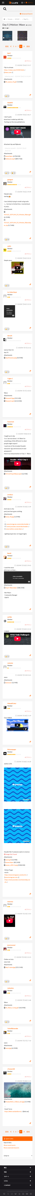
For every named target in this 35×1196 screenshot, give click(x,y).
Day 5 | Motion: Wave (27, 19)
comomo (10, 663)
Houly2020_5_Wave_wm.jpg (14, 1102)
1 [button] (3, 38)
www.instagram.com (11, 877)
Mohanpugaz (11, 749)
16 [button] (25, 38)
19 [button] (30, 38)
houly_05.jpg (9, 517)
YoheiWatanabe (12, 1028)
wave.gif (8, 860)
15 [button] (24, 38)
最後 (28, 46)
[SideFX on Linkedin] (31, 1194)
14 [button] (22, 38)
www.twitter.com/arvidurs (14, 529)
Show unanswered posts (11, 1148)
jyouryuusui (11, 945)
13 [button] (21, 38)
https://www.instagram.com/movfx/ (15, 875)
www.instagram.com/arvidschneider (18, 524)
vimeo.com (7, 72)
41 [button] (13, 43)
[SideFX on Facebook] (4, 1194)
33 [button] (21, 40)
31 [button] (18, 40)
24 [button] (8, 40)
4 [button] (8, 38)
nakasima (10, 988)
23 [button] (6, 40)
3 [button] (6, 38)
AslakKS (10, 102)
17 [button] (27, 38)
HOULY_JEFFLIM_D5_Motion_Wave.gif (17, 214)
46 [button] (20, 43)
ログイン (30, 2)
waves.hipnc (9, 862)
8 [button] (14, 38)
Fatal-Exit (10, 422)
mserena (10, 901)
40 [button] (31, 40)
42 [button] (14, 43)
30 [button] (17, 40)
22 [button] (5, 40)
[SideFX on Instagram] (12, 1194)
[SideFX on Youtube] (27, 1194)
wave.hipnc (9, 156)
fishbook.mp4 (10, 159)
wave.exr (8, 682)
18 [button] (28, 38)
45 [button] (19, 43)
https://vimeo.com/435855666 (14, 70)
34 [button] (22, 40)
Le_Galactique (12, 292)
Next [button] (4, 35)
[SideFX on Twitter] (8, 1194)
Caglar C (10, 378)
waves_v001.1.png (11, 865)
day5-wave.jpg (10, 967)
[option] (10, 36)
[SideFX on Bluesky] (16, 1194)
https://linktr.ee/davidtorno (12, 1111)
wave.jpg (8, 1048)
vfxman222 (11, 1069)
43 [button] (16, 43)
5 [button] (9, 38)
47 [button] (22, 43)
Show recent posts (10, 1145)
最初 (7, 46)
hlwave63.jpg (9, 398)
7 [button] (12, 38)
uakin (9, 246)
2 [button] (5, 38)
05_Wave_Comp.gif (11, 1008)
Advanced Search (26, 14)
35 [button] (24, 40)
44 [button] (17, 43)
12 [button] (19, 38)
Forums (10, 19)
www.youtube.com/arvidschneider (17, 526)
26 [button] (11, 40)
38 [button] (28, 40)
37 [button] (27, 40)
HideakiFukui (11, 703)
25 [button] (9, 40)
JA (24, 2)
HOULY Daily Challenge (18, 19)
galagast (10, 179)
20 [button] (31, 38)
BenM (9, 553)
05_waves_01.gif (10, 82)
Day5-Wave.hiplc (11, 588)
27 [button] (12, 40)
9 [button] (15, 38)
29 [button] (15, 40)
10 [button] (17, 38)
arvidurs (10, 494)
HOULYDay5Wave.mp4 (13, 474)
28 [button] (14, 40)
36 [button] (25, 40)
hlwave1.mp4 (9, 401)
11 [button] (18, 38)
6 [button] (11, 38)
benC (9, 53)
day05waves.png (11, 358)
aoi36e (9, 617)
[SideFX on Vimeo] (23, 1194)
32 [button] (19, 40)
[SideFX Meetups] (19, 1194)
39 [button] (30, 40)
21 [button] (3, 40)
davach (9, 335)
